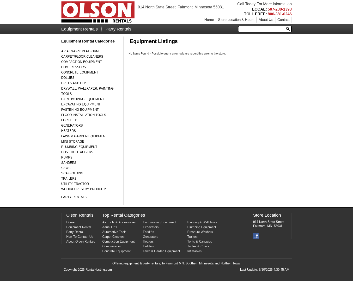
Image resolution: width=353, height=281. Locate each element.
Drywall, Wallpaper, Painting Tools (87, 91)
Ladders (148, 246)
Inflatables (194, 251)
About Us (266, 20)
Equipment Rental (78, 227)
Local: (272, 9)
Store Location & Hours (236, 20)
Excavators (151, 227)
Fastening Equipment (80, 109)
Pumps (67, 157)
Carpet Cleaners (113, 236)
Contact (283, 20)
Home (209, 20)
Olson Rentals (79, 215)
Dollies (67, 77)
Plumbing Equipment (79, 147)
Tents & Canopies (199, 241)
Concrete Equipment (79, 72)
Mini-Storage (72, 141)
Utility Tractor (75, 184)
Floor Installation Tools (83, 115)
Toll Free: (268, 14)
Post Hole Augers (77, 152)
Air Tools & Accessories (119, 222)
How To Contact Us (79, 236)
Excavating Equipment (81, 104)
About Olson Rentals (80, 241)
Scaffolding (72, 173)
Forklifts (70, 120)
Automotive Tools (114, 232)
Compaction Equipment (81, 62)
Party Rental (75, 232)
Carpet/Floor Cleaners (82, 56)
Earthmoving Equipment (82, 99)
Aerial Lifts (109, 227)
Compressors (73, 67)
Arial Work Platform (80, 51)
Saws (66, 168)
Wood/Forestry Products (84, 189)
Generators (72, 125)
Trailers (69, 178)
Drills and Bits (74, 83)
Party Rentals (118, 29)
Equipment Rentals (79, 29)
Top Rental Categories (123, 215)
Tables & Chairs (198, 246)
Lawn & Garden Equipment (84, 136)
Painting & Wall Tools (202, 222)
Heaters (68, 131)
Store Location (267, 215)
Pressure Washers (200, 232)
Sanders (68, 163)
